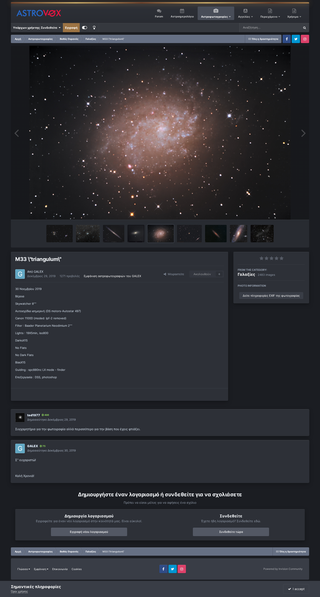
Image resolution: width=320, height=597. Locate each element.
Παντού (289, 27)
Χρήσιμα (293, 16)
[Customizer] (84, 27)
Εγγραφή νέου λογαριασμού (89, 531)
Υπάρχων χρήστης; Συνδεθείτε (36, 27)
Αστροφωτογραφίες (214, 16)
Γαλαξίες (246, 274)
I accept (298, 589)
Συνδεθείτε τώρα (231, 531)
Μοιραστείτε (175, 274)
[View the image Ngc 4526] (136, 233)
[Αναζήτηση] (304, 27)
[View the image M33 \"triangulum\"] (161, 233)
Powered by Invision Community (283, 568)
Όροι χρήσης (19, 591)
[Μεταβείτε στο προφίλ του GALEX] (20, 274)
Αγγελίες (244, 16)
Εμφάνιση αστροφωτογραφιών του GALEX (112, 276)
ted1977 (33, 415)
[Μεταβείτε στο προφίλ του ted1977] (20, 417)
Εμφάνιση (40, 569)
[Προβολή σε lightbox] (160, 133)
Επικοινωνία (60, 569)
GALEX (38, 271)
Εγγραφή (71, 27)
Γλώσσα (23, 569)
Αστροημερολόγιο (182, 16)
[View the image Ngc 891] (189, 233)
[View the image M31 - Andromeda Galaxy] (238, 233)
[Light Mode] (94, 27)
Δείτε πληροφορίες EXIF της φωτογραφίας (271, 295)
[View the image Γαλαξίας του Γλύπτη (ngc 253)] (216, 233)
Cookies (77, 569)
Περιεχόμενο (269, 16)
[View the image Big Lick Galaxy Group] (59, 233)
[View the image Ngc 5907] (113, 233)
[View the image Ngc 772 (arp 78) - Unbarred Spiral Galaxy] (87, 233)
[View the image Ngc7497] (262, 233)
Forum (159, 16)
